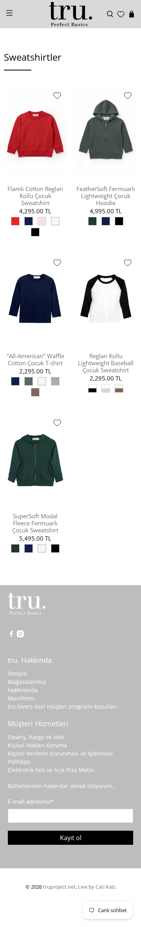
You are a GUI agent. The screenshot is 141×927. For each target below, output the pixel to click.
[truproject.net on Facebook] (11, 635)
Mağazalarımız (27, 681)
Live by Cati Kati (96, 887)
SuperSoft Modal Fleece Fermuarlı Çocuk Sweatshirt (35, 523)
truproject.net (59, 887)
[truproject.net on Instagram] (20, 635)
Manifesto (21, 698)
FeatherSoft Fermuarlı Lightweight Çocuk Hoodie (105, 195)
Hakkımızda (23, 690)
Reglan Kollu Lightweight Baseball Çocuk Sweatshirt (106, 362)
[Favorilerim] (121, 14)
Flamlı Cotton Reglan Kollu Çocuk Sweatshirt (35, 195)
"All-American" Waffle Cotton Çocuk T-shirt (35, 359)
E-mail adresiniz (31, 801)
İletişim (17, 673)
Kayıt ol (70, 837)
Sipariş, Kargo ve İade (36, 737)
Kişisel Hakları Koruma (37, 745)
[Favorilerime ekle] (57, 95)
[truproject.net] (70, 14)
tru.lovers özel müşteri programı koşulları (62, 706)
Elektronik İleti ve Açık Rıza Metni (51, 770)
